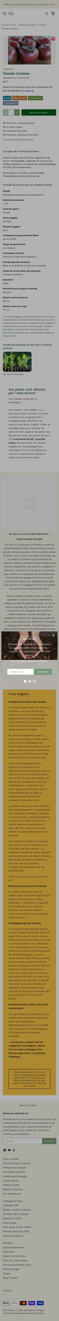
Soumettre (42, 671)
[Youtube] (30, 681)
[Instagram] (34, 681)
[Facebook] (25, 681)
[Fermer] (53, 635)
